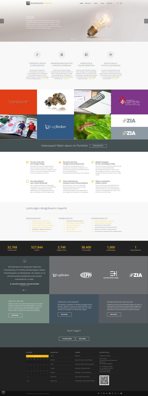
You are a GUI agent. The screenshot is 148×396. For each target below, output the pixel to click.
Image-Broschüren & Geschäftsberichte (42, 227)
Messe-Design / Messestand (82, 376)
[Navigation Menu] (121, 3)
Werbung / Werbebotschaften (82, 368)
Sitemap (52, 372)
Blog (102, 3)
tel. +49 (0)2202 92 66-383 (106, 366)
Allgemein (77, 355)
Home (81, 3)
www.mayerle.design (104, 371)
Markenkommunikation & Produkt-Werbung (62, 64)
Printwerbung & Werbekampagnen (75, 223)
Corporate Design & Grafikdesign (37, 64)
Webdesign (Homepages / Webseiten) (104, 221)
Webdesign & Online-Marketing (86, 64)
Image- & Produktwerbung (73, 225)
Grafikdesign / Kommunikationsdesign (85, 380)
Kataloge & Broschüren (72, 227)
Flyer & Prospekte (70, 229)
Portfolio (88, 3)
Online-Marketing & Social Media (103, 223)
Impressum (53, 376)
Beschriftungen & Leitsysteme (39, 231)
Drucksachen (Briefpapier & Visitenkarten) (43, 225)
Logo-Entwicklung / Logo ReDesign (83, 360)
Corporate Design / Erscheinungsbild (84, 364)
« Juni (28, 381)
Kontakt (109, 3)
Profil (96, 3)
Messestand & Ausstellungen (73, 231)
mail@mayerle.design (105, 370)
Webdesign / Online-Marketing (83, 372)
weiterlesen (46, 78)
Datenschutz (53, 380)
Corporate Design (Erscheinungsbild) (41, 223)
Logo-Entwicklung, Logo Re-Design (41, 221)
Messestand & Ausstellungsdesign (110, 64)
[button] (3, 392)
